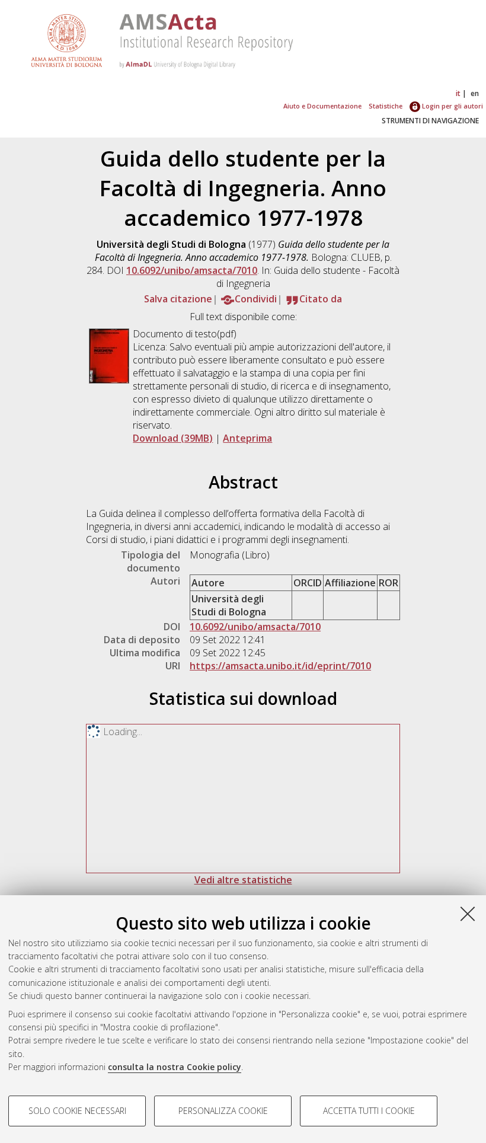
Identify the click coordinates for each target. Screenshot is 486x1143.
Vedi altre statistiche (243, 879)
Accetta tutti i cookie (369, 1110)
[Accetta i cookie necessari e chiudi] (467, 913)
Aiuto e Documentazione (322, 105)
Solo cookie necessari (77, 1110)
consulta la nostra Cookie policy (174, 1066)
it (458, 93)
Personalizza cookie (223, 1110)
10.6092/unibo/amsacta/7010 (191, 270)
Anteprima (247, 438)
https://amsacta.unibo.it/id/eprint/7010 (280, 665)
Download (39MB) (173, 438)
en (475, 93)
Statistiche (385, 105)
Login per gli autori (451, 105)
